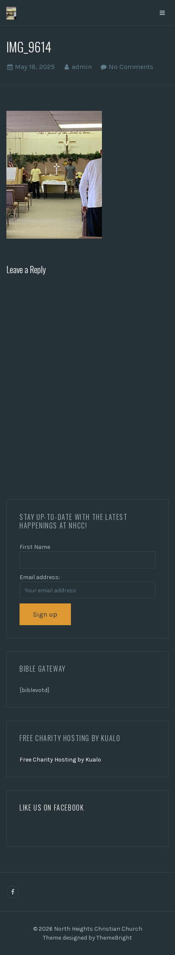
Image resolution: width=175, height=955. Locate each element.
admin (82, 67)
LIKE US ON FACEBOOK (52, 807)
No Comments (131, 67)
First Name (35, 547)
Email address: (40, 577)
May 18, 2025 (35, 67)
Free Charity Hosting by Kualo (60, 759)
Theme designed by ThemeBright (87, 937)
